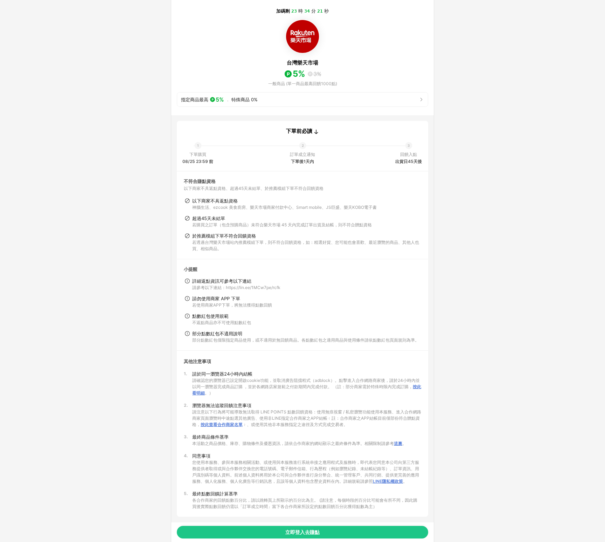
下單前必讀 (299, 131)
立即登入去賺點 (302, 532)
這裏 (398, 443)
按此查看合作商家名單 (222, 424)
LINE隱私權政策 (388, 481)
